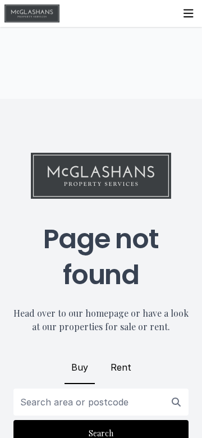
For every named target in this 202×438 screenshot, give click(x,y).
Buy (79, 367)
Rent (121, 367)
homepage (106, 313)
